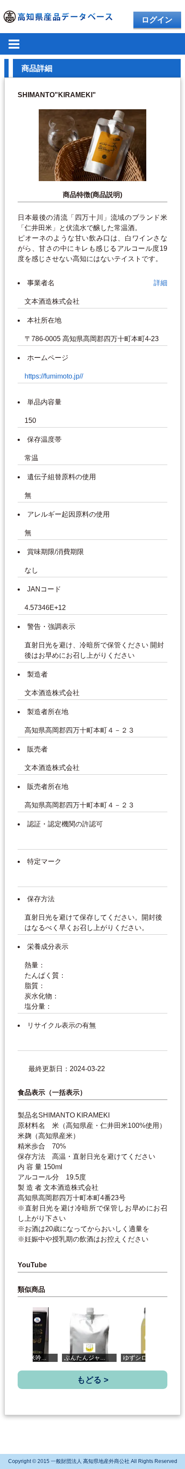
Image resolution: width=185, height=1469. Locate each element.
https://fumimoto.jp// (54, 376)
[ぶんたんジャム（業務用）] (89, 1334)
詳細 (160, 282)
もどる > (92, 1379)
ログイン (157, 19)
